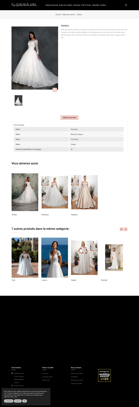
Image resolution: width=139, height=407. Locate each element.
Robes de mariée (52, 5)
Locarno (44, 280)
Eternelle (104, 280)
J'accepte (9, 401)
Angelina (74, 215)
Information (16, 368)
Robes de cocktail (65, 5)
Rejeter (17, 401)
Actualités (95, 5)
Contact (103, 5)
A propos (45, 373)
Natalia (73, 280)
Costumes (76, 5)
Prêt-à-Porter (86, 5)
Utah (13, 280)
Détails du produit (69, 117)
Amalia (14, 215)
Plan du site (46, 380)
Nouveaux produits (77, 380)
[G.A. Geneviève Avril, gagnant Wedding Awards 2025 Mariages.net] (104, 375)
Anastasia (45, 215)
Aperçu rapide (15, 218)
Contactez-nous (47, 377)
